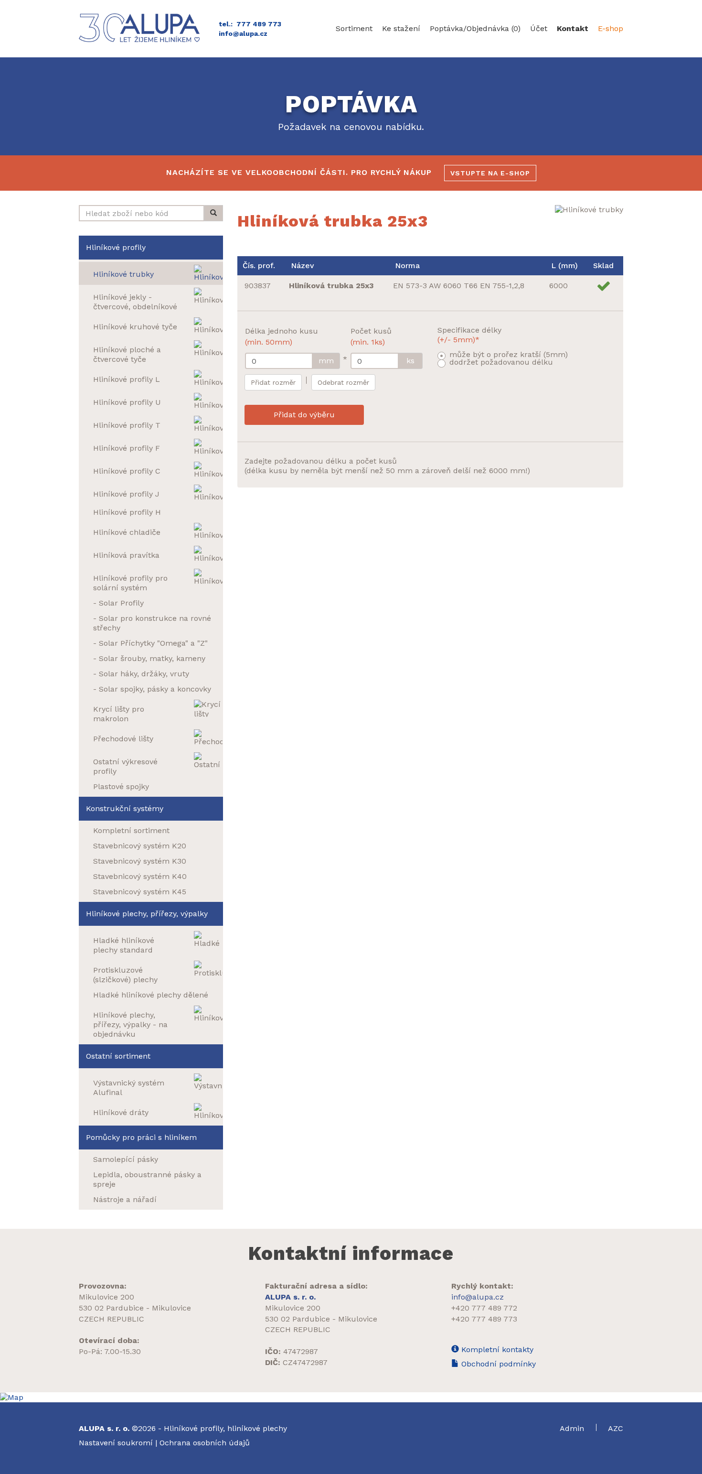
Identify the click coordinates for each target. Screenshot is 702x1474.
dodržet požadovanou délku (501, 362)
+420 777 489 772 (484, 1307)
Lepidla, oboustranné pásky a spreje (147, 1179)
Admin (573, 1428)
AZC (615, 1428)
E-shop (610, 28)
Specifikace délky (469, 334)
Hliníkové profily (116, 247)
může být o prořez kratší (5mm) (508, 354)
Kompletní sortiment (131, 830)
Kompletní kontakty (496, 1349)
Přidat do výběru (304, 414)
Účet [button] (538, 28)
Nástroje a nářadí (125, 1199)
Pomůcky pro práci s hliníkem (141, 1137)
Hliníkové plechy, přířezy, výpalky (147, 913)
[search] (213, 213)
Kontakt (572, 28)
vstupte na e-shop (490, 173)
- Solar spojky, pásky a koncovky (152, 689)
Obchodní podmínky (497, 1363)
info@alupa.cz (243, 33)
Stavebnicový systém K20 (139, 845)
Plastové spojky (121, 786)
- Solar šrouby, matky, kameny (149, 658)
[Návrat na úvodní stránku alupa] (141, 27)
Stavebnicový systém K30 (139, 861)
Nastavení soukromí (116, 1442)
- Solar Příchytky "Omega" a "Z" (150, 643)
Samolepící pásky (125, 1159)
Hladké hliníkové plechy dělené (150, 994)
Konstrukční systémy (124, 808)
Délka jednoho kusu (281, 336)
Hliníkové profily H (127, 512)
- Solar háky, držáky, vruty (141, 673)
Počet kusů (371, 336)
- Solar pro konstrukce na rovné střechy (152, 623)
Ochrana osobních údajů (205, 1442)
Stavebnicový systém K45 (139, 891)
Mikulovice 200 (106, 1296)
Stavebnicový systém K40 (140, 876)
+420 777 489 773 (484, 1318)
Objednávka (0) (475, 28)
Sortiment (354, 28)
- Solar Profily (118, 602)
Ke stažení (401, 28)
